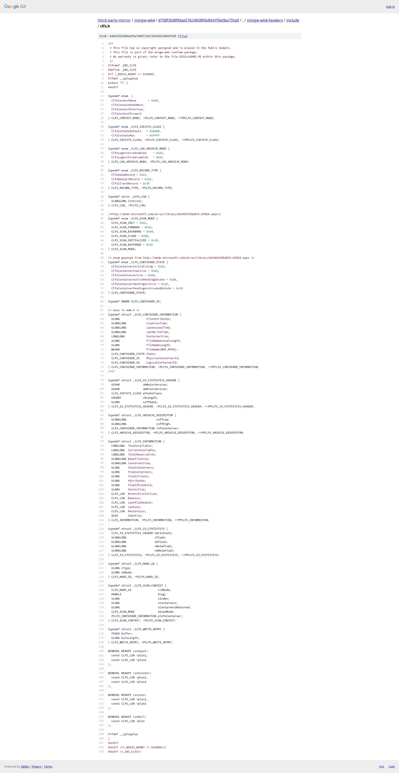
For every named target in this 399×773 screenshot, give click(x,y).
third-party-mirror (114, 20)
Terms (48, 766)
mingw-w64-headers (265, 20)
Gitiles (25, 766)
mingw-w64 (144, 20)
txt (381, 766)
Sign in (390, 7)
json (391, 766)
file (183, 36)
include (292, 20)
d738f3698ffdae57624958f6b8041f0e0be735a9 (198, 20)
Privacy (36, 766)
